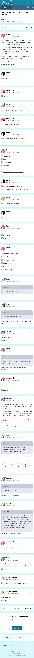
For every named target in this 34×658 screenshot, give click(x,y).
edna (8, 73)
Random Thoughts (17, 21)
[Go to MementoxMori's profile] (3, 578)
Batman (9, 398)
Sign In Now (17, 628)
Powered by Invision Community (17, 655)
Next (27, 27)
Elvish (8, 304)
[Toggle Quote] (4, 287)
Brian (8, 435)
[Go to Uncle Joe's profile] (3, 105)
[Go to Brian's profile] (3, 436)
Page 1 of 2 (17, 27)
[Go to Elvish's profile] (3, 305)
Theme (13, 651)
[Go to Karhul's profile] (3, 199)
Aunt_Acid (10, 90)
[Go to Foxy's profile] (3, 36)
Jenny (8, 331)
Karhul (8, 197)
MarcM (8, 503)
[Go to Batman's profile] (3, 399)
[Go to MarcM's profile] (3, 504)
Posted (12, 36)
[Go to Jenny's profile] (3, 332)
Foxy (4, 19)
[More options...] (31, 36)
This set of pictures (7, 411)
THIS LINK (8, 456)
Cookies (20, 651)
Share (8, 638)
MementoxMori (11, 577)
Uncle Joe (9, 104)
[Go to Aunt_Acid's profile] (3, 91)
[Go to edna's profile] (3, 74)
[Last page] (31, 27)
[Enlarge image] (9, 64)
